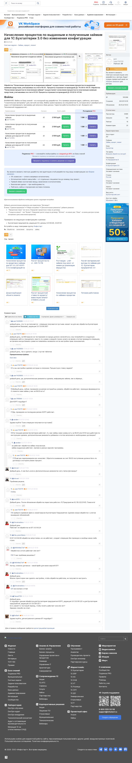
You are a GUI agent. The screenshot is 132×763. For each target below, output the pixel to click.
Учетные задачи (14, 680)
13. (11, 468)
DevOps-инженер (78, 659)
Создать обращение (110, 717)
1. (10, 321)
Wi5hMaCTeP (20, 548)
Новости (11, 649)
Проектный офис (79, 711)
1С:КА (73, 677)
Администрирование (16, 693)
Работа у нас (104, 683)
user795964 (17, 399)
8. (11, 409)
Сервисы (43, 686)
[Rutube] (125, 749)
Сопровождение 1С (48, 676)
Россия (108, 177)
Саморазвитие (45, 671)
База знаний (14, 670)
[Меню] (6, 3)
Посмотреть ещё (53, 308)
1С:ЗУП (74, 690)
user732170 (17, 334)
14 (12, 492)
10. (12, 430)
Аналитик (75, 652)
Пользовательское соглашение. (18, 741)
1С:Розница (75, 687)
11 (14, 458)
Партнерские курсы (79, 662)
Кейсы (41, 692)
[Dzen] (116, 749)
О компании (105, 667)
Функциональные (15, 677)
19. (11, 535)
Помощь (102, 680)
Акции (41, 679)
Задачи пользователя (17, 683)
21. (11, 573)
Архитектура (44, 668)
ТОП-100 (11, 662)
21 (12, 589)
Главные (11, 652)
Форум (105, 657)
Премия (11, 665)
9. (10, 420)
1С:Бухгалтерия (77, 670)
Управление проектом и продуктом (49, 656)
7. (10, 399)
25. (11, 615)
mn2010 (17, 499)
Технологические (46, 720)
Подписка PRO (14, 674)
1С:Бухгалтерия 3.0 (112, 165)
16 (12, 513)
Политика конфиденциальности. (45, 741)
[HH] (111, 749)
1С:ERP (73, 674)
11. (12, 443)
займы (37, 229)
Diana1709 (18, 596)
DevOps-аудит (14, 711)
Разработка (13, 687)
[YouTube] (120, 749)
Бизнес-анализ (45, 649)
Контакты (103, 687)
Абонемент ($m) (112, 200)
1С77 (73, 703)
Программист (76, 649)
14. (11, 478)
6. (11, 386)
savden (15, 420)
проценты (29, 229)
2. (10, 334)
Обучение (75, 646)
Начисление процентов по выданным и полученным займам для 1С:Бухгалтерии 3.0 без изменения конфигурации (53, 36)
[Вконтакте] (106, 749)
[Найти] (125, 639)
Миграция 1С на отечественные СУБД (17, 728)
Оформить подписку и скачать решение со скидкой (53, 161)
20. (11, 563)
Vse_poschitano (19, 535)
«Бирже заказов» (112, 81)
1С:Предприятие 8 (112, 160)
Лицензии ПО (44, 711)
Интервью (12, 659)
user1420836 (18, 321)
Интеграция (13, 696)
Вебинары (43, 699)
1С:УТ (73, 683)
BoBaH (16, 615)
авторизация (49, 628)
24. (11, 596)
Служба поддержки (110, 693)
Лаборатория (14, 705)
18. (11, 522)
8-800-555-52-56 (107, 709)
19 (12, 555)
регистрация (39, 628)
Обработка (10, 229)
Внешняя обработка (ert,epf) (116, 154)
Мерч (104, 660)
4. (11, 365)
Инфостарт (38, 226)
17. (12, 510)
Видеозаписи (108, 649)
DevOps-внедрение (16, 715)
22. (12, 586)
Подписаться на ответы (14, 316)
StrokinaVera (18, 522)
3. (10, 349)
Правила (102, 677)
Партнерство (45, 696)
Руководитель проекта (80, 655)
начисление (20, 229)
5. (10, 376)
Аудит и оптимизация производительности (17, 722)
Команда (43, 661)
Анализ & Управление (50, 646)
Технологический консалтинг (20, 718)
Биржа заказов (109, 653)
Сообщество (13, 700)
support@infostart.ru (108, 712)
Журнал (12, 646)
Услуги (42, 689)
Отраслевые (44, 714)
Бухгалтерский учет (113, 194)
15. (12, 489)
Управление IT (45, 664)
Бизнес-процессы (46, 652)
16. (11, 499)
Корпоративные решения (51, 704)
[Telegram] (101, 749)
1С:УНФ (74, 680)
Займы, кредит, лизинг (113, 142)
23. (12, 548)
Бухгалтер (109, 148)
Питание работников (90, 293)
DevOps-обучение (15, 708)
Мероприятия (109, 646)
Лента (10, 655)
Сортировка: (52, 316)
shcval (16, 468)
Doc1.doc (13, 358)
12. (14, 455)
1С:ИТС (42, 683)
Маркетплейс (77, 667)
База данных (13, 690)
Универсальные (77, 696)
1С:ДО (73, 693)
